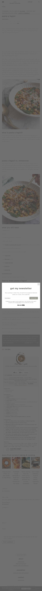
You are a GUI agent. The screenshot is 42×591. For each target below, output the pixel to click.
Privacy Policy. (18, 302)
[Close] (39, 284)
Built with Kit (21, 305)
